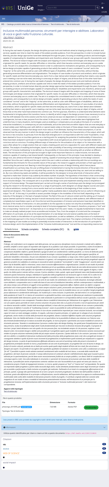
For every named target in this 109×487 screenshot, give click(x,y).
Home (40, 5)
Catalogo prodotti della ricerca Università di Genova (27, 24)
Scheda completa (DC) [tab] (53, 229)
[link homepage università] (25, 7)
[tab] (68, 229)
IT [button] (102, 3)
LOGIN (104, 12)
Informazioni (10, 427)
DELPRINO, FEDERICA (13, 37)
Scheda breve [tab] (11, 229)
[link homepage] (7, 7)
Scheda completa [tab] (30, 229)
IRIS (2, 24)
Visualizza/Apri (91, 407)
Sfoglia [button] (40, 10)
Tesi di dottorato (57, 24)
